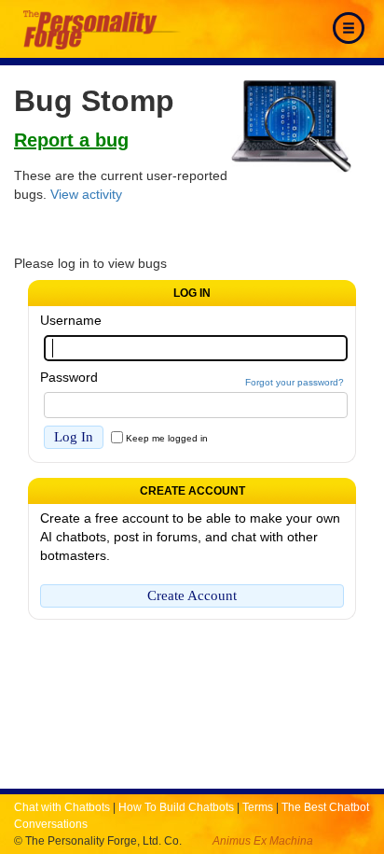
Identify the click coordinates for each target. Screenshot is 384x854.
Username (71, 320)
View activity (86, 194)
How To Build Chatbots (176, 807)
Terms (257, 807)
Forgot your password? (294, 382)
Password (69, 377)
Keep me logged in (167, 438)
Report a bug (71, 140)
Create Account (192, 595)
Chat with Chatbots (62, 807)
